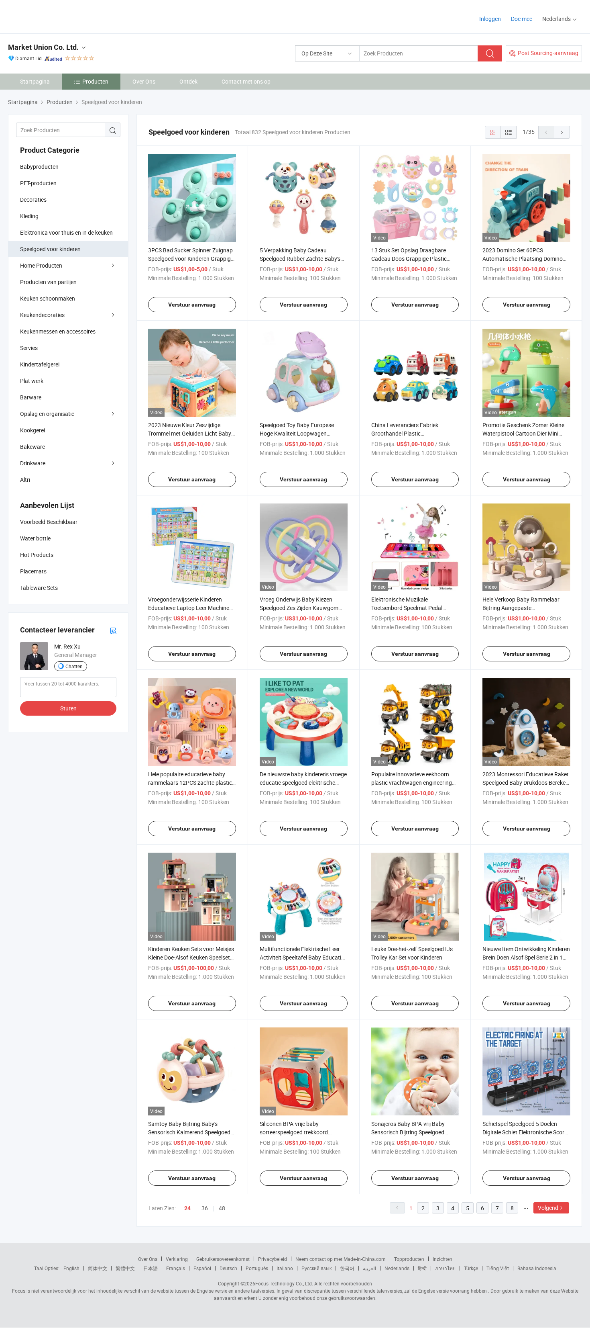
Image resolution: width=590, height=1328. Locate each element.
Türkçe (471, 1268)
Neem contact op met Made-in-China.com (340, 1259)
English (71, 1268)
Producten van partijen (48, 282)
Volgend (548, 1207)
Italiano (285, 1268)
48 (222, 1208)
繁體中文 (125, 1268)
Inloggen (490, 19)
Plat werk (31, 381)
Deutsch (228, 1268)
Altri (25, 479)
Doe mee (521, 19)
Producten (95, 81)
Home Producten (41, 265)
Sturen (68, 708)
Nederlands (397, 1268)
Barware (30, 397)
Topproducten (409, 1259)
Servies (29, 348)
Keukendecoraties (42, 315)
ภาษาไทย (445, 1268)
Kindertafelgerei (39, 364)
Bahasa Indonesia (536, 1268)
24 (187, 1208)
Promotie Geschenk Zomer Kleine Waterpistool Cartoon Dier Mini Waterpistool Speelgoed (523, 433)
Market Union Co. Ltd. (43, 47)
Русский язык (316, 1268)
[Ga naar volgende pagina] (562, 132)
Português (257, 1268)
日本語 (150, 1268)
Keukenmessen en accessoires (58, 331)
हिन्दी (422, 1268)
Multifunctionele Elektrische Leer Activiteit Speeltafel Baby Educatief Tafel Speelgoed (303, 957)
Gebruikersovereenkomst (223, 1259)
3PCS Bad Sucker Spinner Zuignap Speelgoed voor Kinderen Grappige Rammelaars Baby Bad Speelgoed (191, 258)
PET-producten (38, 183)
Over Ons (143, 81)
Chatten (74, 666)
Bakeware (32, 446)
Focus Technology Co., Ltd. (284, 1283)
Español (202, 1268)
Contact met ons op (246, 81)
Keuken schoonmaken (47, 298)
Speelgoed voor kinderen (50, 249)
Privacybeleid (272, 1259)
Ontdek (188, 81)
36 (204, 1208)
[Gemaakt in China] (59, 15)
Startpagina (35, 81)
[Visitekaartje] (113, 630)
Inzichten (442, 1259)
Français (175, 1268)
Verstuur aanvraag (192, 304)
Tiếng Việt (497, 1268)
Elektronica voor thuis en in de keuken (66, 232)
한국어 (347, 1268)
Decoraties (33, 199)
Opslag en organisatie (47, 413)
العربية (369, 1268)
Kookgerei (32, 430)
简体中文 (97, 1268)
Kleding (29, 216)
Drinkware (32, 463)
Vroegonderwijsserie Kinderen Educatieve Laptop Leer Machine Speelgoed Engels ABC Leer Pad (188, 607)
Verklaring (177, 1259)
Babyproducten (39, 166)
